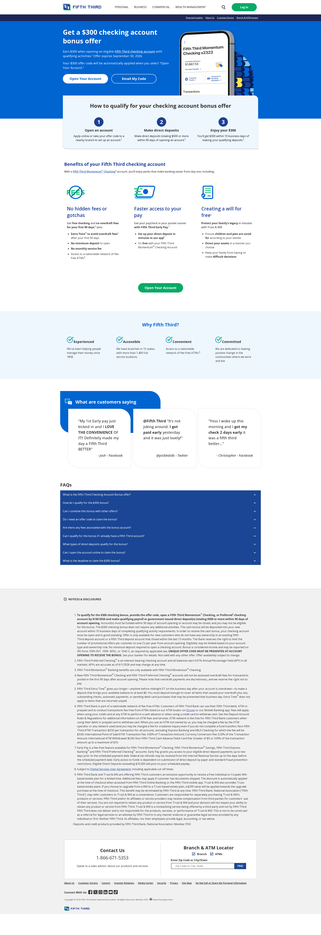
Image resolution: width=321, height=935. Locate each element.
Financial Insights (194, 17)
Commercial (161, 7)
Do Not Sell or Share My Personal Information (221, 883)
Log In (244, 7)
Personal (122, 7)
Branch (201, 854)
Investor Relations (124, 883)
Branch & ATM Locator (247, 17)
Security (161, 883)
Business (140, 7)
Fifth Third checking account (135, 51)
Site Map (187, 883)
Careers (106, 883)
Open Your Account (85, 78)
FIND (240, 866)
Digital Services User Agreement (110, 769)
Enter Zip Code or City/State (189, 860)
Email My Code (134, 78)
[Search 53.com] (222, 7)
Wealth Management (190, 7)
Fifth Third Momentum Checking (94, 171)
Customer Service (225, 17)
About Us (209, 17)
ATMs (218, 854)
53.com (190, 710)
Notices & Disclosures (84, 599)
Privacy (174, 883)
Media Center (145, 883)
